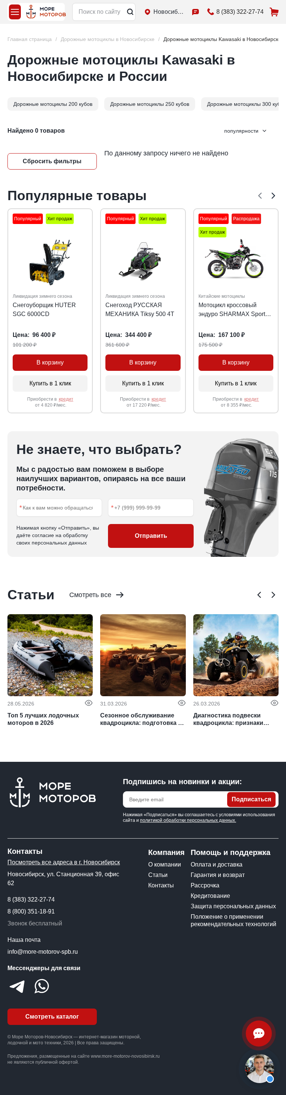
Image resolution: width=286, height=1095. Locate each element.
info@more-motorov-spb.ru (42, 952)
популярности (241, 131)
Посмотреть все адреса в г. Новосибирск (63, 862)
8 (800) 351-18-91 (31, 911)
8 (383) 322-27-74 (31, 899)
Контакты (161, 885)
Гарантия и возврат (218, 875)
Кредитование (210, 896)
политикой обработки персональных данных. (188, 820)
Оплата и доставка (216, 864)
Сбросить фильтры (52, 161)
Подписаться (251, 799)
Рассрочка (205, 885)
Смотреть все (90, 595)
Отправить (151, 536)
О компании (164, 864)
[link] (222, 39)
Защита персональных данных (233, 906)
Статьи (158, 875)
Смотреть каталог (52, 1016)
